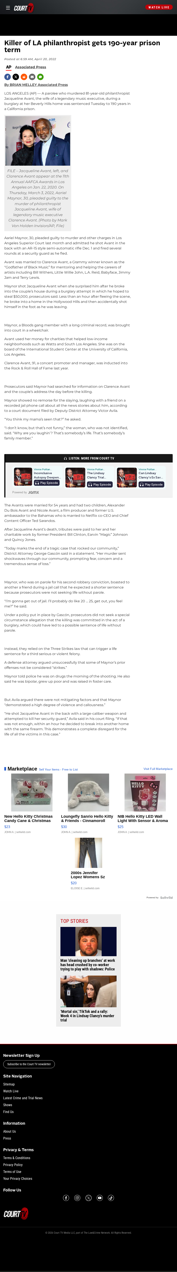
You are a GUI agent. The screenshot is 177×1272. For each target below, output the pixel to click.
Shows (7, 1105)
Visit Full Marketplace (158, 768)
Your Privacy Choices (17, 1179)
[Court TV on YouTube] (100, 1198)
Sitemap (9, 1084)
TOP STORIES (74, 921)
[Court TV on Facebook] (66, 1198)
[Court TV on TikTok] (111, 1198)
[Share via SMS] (40, 77)
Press (7, 1138)
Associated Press (30, 67)
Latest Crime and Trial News (23, 1098)
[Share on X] (16, 77)
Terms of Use (12, 1172)
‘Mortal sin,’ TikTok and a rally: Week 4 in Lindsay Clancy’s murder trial (87, 1015)
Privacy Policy (13, 1165)
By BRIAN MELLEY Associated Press (36, 85)
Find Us (8, 1112)
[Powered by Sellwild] (166, 897)
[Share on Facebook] (7, 77)
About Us (9, 1131)
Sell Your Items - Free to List (58, 769)
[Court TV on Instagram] (77, 1198)
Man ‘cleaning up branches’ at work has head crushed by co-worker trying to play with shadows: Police (87, 964)
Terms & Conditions (16, 1158)
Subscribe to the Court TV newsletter (29, 1064)
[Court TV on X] (88, 1198)
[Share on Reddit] (24, 77)
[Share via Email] (32, 77)
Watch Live (159, 7)
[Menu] (7, 7)
